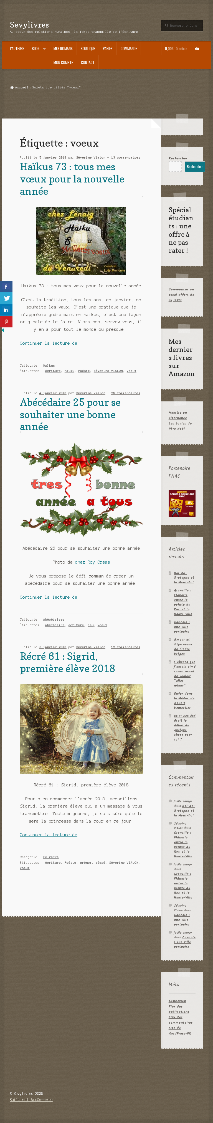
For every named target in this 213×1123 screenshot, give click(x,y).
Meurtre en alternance (178, 415)
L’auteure (17, 48)
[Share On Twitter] (6, 298)
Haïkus (49, 365)
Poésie (84, 370)
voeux (131, 370)
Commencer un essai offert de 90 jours (181, 295)
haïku (69, 370)
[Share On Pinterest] (6, 321)
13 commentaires (125, 157)
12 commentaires (125, 647)
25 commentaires (125, 393)
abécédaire (55, 625)
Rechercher (178, 158)
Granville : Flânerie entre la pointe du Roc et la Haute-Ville (183, 602)
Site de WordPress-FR (180, 1030)
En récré (51, 857)
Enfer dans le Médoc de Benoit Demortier (184, 700)
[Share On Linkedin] (6, 310)
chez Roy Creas (92, 562)
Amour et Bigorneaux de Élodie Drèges (183, 646)
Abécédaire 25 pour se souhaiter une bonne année (70, 414)
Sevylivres (29, 24)
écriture (53, 370)
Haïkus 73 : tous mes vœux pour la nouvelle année (72, 179)
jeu (91, 625)
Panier (108, 48)
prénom (86, 862)
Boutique (88, 48)
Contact (88, 62)
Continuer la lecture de (48, 343)
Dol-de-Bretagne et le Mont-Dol (184, 578)
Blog (35, 48)
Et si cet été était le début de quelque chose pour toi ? (185, 727)
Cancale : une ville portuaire (182, 626)
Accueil (22, 87)
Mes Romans (63, 48)
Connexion (177, 1001)
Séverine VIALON (108, 370)
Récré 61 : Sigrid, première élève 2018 (67, 662)
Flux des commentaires (180, 1020)
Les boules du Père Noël (180, 426)
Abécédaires (54, 619)
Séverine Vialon (90, 157)
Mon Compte (63, 62)
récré (100, 862)
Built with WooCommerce (31, 1100)
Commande (129, 48)
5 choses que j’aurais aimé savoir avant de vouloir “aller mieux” (185, 673)
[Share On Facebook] (6, 286)
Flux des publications (179, 1009)
